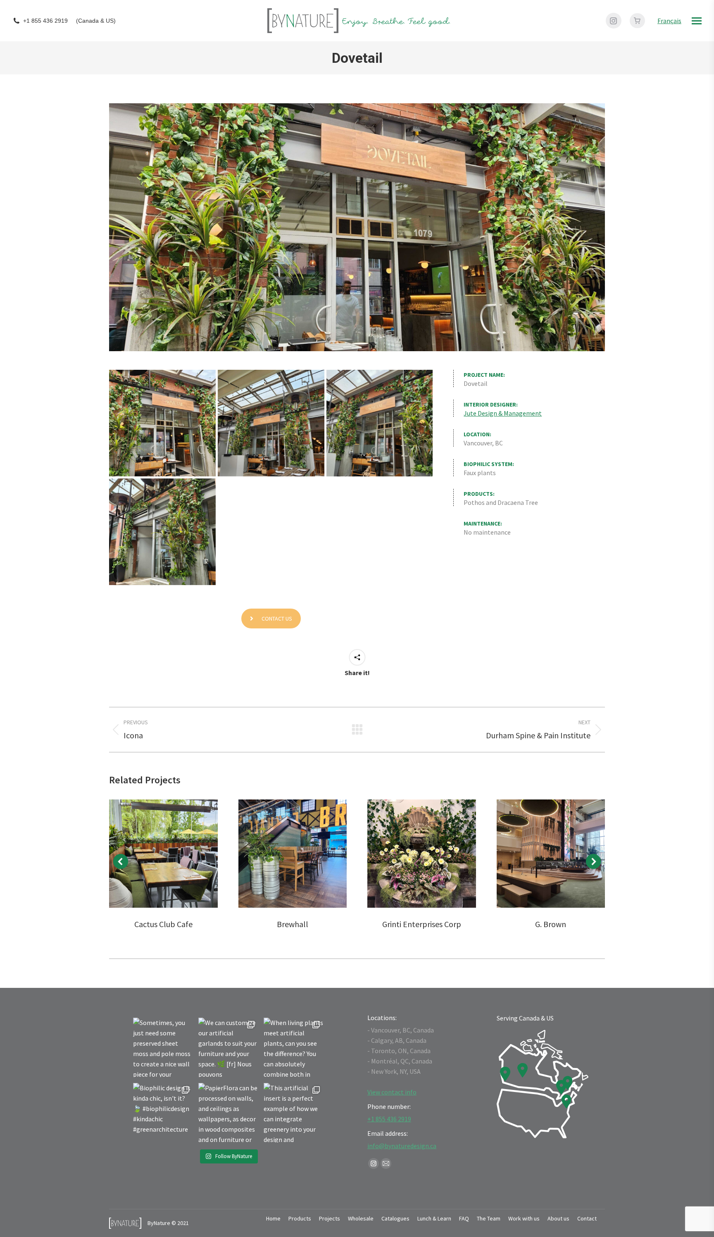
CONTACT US (277, 618)
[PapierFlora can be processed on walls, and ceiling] (228, 1112)
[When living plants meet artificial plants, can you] (293, 1047)
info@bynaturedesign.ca (401, 1146)
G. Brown (550, 924)
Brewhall (292, 924)
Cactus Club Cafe (163, 924)
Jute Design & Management (503, 413)
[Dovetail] (162, 423)
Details (163, 853)
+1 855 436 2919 (45, 20)
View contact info (391, 1092)
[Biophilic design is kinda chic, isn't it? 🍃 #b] (163, 1112)
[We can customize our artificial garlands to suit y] (228, 1047)
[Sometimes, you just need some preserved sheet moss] (163, 1047)
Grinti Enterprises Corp (421, 924)
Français (669, 21)
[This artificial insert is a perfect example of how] (293, 1112)
